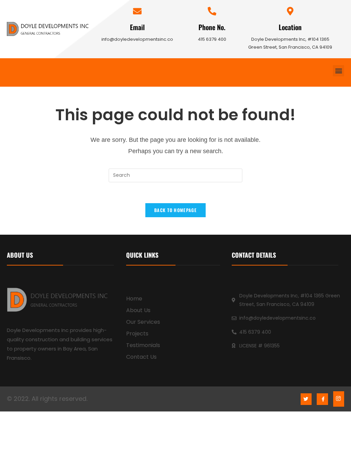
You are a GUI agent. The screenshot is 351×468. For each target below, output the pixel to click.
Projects (137, 333)
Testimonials (143, 345)
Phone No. (212, 27)
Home (134, 299)
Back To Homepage (175, 210)
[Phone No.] (212, 11)
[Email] (137, 11)
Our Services (143, 322)
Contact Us (141, 357)
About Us (138, 310)
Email (137, 27)
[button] (338, 70)
